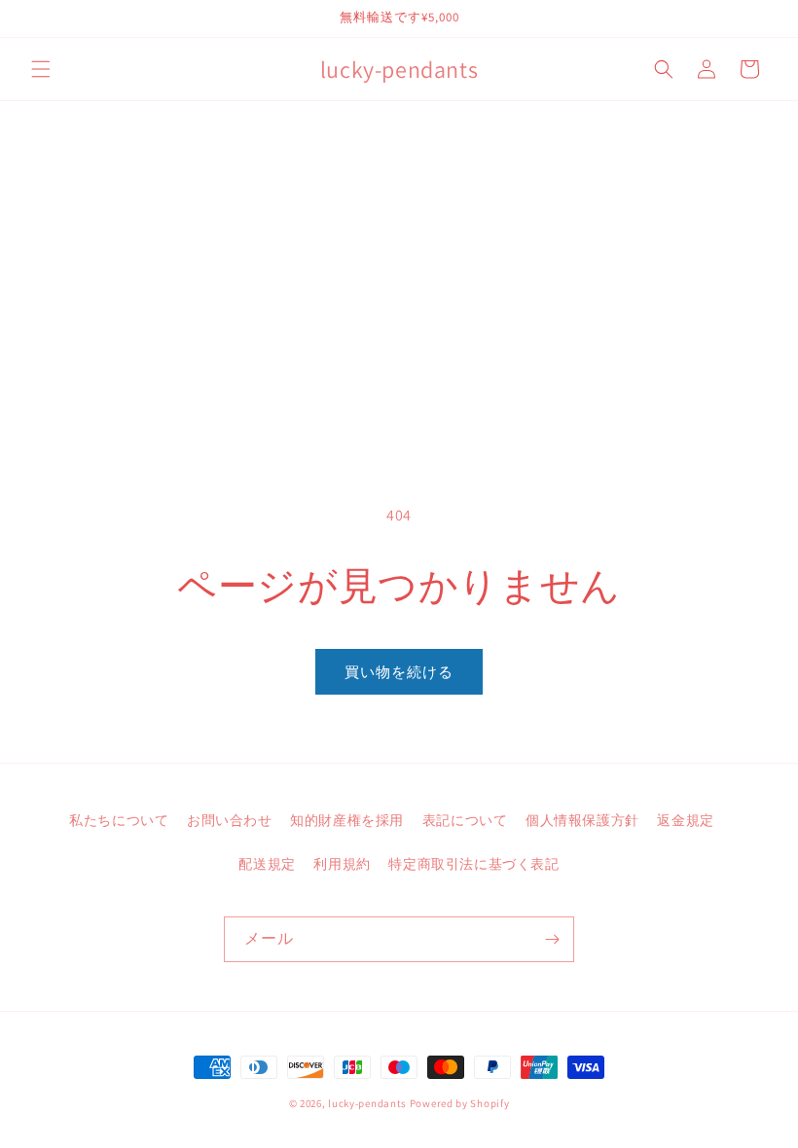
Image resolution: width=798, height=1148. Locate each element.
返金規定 (685, 820)
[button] (40, 69)
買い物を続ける (399, 672)
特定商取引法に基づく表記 (473, 864)
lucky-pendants (367, 1103)
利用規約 (341, 864)
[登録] (551, 939)
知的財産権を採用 (347, 820)
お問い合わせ (229, 820)
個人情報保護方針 (582, 820)
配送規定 (266, 864)
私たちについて (118, 820)
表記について (465, 820)
